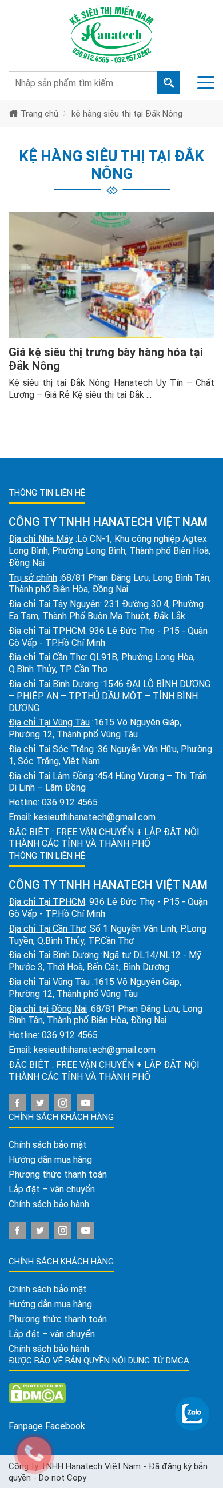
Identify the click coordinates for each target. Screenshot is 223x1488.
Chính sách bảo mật (48, 1144)
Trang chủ (38, 114)
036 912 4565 (70, 802)
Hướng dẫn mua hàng (50, 1159)
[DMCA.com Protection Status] (37, 1392)
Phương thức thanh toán (58, 1174)
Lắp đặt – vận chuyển (52, 1189)
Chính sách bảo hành (49, 1204)
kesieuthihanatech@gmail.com (95, 817)
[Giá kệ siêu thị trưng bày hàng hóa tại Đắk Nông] (111, 275)
